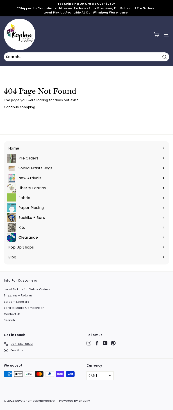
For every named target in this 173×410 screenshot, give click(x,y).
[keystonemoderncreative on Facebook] (97, 343)
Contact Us (12, 314)
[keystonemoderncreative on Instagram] (88, 343)
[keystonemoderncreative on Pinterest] (113, 343)
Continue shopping (19, 107)
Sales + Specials (16, 302)
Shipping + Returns (18, 295)
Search (9, 320)
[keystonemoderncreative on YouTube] (105, 343)
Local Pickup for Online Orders (27, 289)
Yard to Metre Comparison (24, 308)
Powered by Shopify (74, 401)
